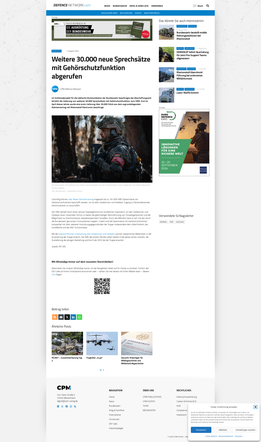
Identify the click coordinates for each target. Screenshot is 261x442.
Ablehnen (223, 429)
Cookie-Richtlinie (211, 436)
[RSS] (75, 406)
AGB (179, 405)
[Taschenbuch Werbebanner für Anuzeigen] (102, 40)
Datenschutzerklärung (225, 436)
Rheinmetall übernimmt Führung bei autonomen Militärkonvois (190, 75)
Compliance (182, 410)
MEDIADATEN (149, 410)
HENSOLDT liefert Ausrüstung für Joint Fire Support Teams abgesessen (193, 55)
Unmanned (114, 419)
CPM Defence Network (70, 89)
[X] (62, 406)
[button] (255, 407)
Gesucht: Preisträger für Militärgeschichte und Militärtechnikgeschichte (98, 360)
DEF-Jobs (113, 423)
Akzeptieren (201, 429)
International (115, 414)
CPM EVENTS (149, 401)
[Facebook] (67, 406)
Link (53, 274)
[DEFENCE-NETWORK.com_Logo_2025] (72, 5)
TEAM (145, 405)
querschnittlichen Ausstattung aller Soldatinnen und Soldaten (87, 233)
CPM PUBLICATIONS (152, 396)
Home (111, 396)
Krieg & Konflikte (116, 410)
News (111, 401)
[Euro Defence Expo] (184, 175)
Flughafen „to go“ (60, 357)
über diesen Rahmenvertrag (81, 199)
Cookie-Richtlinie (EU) (186, 401)
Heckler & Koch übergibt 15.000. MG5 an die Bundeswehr (136, 359)
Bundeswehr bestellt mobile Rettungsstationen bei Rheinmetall (192, 35)
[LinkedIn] (58, 406)
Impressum (238, 436)
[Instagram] (71, 406)
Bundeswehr (114, 405)
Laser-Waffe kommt (187, 93)
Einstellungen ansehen (245, 429)
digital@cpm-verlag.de (67, 401)
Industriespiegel (116, 428)
